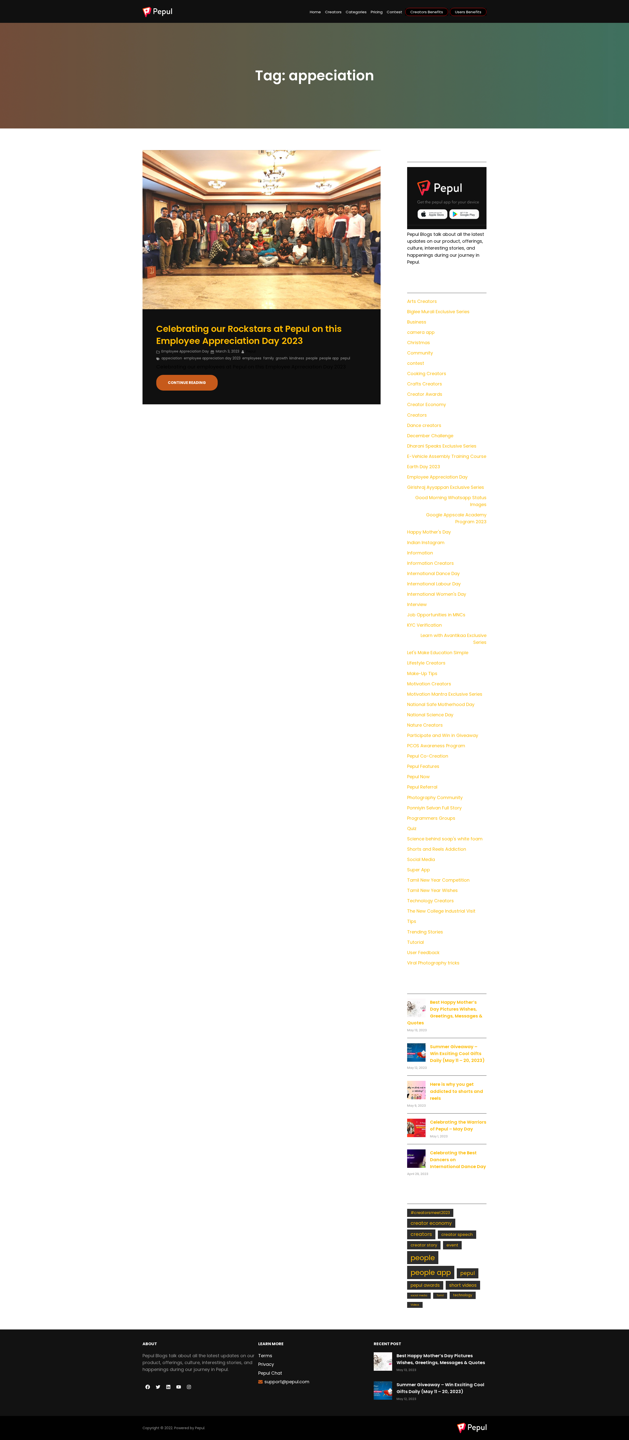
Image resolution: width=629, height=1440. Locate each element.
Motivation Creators (429, 684)
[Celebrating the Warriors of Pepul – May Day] (416, 1128)
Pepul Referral (422, 787)
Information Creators (430, 563)
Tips (411, 921)
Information (420, 553)
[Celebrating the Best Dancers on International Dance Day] (416, 1158)
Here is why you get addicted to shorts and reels (456, 1091)
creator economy (431, 1223)
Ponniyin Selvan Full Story (434, 808)
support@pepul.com (286, 1382)
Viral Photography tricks (433, 963)
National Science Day (430, 715)
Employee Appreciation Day (185, 351)
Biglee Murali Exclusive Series (438, 312)
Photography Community (435, 797)
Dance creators (424, 425)
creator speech (457, 1234)
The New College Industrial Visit (441, 911)
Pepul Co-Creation (427, 756)
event (452, 1245)
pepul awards (425, 1285)
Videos (415, 1305)
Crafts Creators (424, 384)
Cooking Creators (426, 373)
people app (329, 358)
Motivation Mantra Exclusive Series (444, 694)
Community (420, 353)
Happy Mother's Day (429, 532)
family (268, 358)
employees (251, 358)
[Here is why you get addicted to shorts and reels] (416, 1090)
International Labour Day (434, 584)
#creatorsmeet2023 (430, 1212)
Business (416, 322)
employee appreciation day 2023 (212, 358)
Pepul (199, 1428)
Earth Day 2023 (423, 467)
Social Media (421, 859)
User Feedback (423, 952)
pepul (345, 358)
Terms (265, 1356)
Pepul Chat (270, 1373)
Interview (417, 604)
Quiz (411, 828)
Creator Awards (424, 394)
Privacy (266, 1364)
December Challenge (430, 436)
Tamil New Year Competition (438, 880)
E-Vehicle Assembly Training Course (446, 456)
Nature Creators (425, 725)
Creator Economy (426, 404)
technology (462, 1295)
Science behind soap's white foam (445, 839)
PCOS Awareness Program (436, 746)
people (312, 358)
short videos (463, 1285)
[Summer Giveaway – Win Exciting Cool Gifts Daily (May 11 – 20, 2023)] (416, 1052)
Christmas (418, 342)
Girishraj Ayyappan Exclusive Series (445, 487)
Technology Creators (430, 901)
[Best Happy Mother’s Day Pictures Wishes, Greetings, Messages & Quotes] (416, 1008)
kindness (296, 358)
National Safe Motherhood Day (440, 704)
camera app (421, 332)
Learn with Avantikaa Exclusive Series (453, 638)
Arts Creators (422, 301)
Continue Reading (187, 382)
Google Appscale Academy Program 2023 (456, 518)
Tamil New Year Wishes (432, 890)
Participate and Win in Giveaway (442, 735)
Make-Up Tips (422, 673)
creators (421, 1234)
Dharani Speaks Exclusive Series (441, 446)
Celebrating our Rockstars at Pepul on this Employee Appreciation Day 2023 (249, 335)
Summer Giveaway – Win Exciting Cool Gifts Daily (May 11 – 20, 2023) (457, 1053)
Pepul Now (418, 777)
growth (282, 358)
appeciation (171, 358)
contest (415, 363)
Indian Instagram (425, 542)
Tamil (440, 1295)
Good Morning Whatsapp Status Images (450, 501)
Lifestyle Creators (426, 663)
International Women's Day (436, 594)
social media (419, 1295)
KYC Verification (424, 625)
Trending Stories (425, 932)
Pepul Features (423, 766)
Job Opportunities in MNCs (436, 615)
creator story (424, 1245)
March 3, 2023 (227, 351)
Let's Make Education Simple (437, 652)
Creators (417, 415)
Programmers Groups (431, 818)
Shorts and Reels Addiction (436, 849)
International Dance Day (433, 573)
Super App (418, 870)
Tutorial (415, 942)
